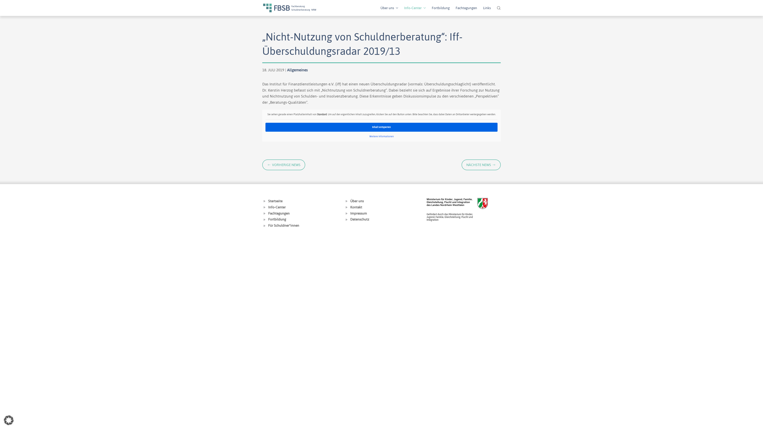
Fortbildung (441, 8)
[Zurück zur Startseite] (289, 8)
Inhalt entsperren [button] (381, 127)
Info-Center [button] (413, 8)
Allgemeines (297, 70)
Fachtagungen (466, 8)
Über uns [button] (387, 8)
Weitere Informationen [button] (381, 136)
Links (487, 8)
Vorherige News (286, 164)
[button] (499, 8)
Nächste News (478, 164)
